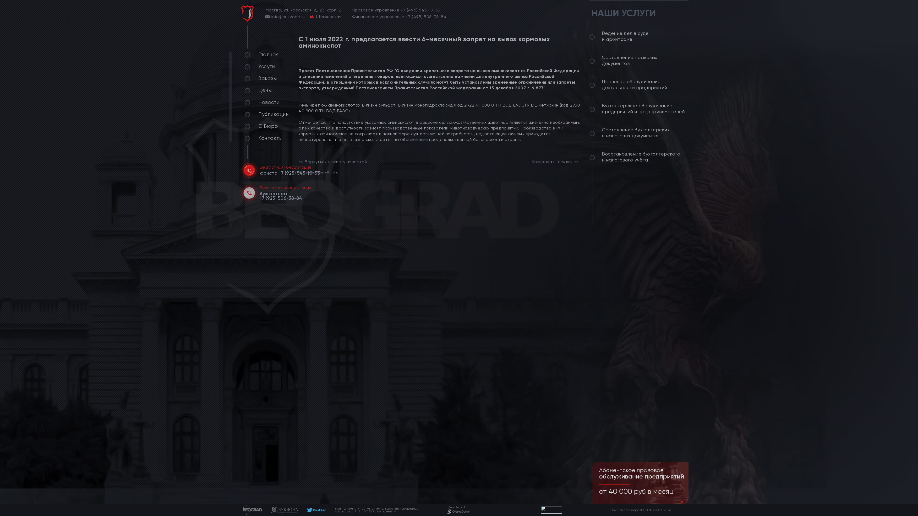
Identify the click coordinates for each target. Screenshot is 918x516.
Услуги (266, 66)
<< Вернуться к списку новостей (333, 162)
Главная (268, 54)
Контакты (270, 138)
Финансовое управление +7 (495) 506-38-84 (399, 17)
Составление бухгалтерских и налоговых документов (636, 133)
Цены (265, 90)
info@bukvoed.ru (288, 17)
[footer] (316, 510)
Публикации (273, 114)
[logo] (247, 13)
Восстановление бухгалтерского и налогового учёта (641, 157)
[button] (678, 502)
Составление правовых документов (629, 60)
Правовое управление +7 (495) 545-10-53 (396, 10)
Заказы (267, 78)
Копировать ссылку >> (555, 162)
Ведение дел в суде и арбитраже (625, 36)
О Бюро (268, 126)
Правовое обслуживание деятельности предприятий (634, 84)
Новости (269, 102)
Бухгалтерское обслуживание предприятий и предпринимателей (643, 108)
